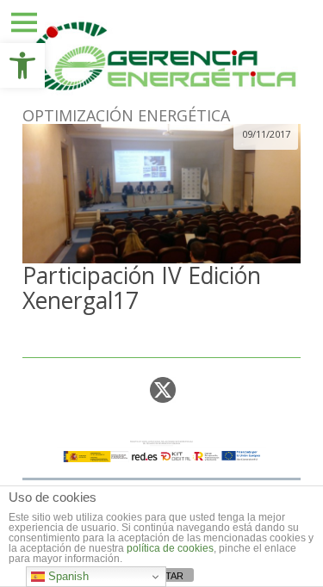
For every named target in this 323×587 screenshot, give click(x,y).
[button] (22, 65)
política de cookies (170, 548)
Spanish (67, 576)
